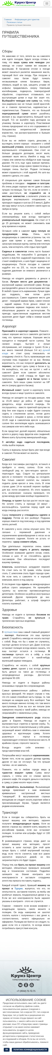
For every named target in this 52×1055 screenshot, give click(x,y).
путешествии (11, 632)
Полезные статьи (14, 22)
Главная (8, 19)
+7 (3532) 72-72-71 (26, 991)
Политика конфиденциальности (30, 1050)
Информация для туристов (27, 19)
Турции (19, 888)
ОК (6, 1050)
